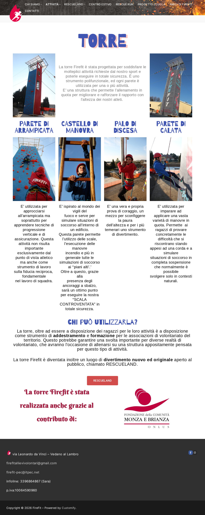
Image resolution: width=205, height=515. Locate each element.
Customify (69, 508)
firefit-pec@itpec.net (22, 472)
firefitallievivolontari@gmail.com (31, 463)
